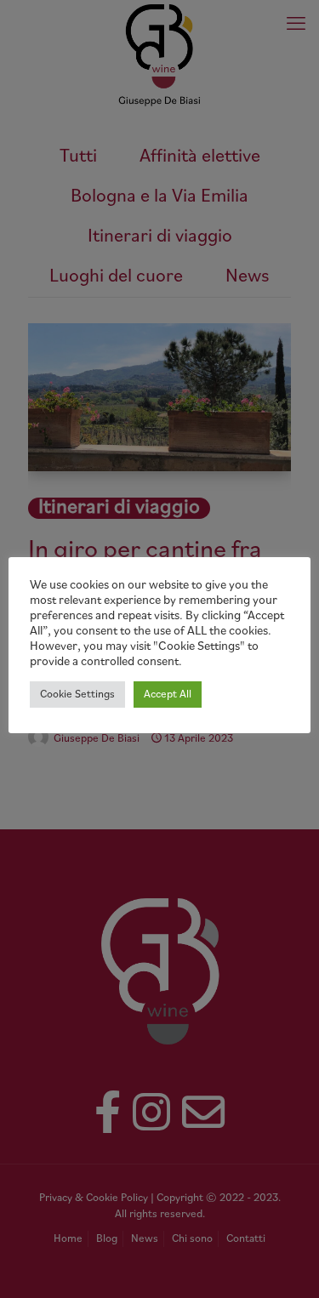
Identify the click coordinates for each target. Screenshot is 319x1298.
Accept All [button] (167, 694)
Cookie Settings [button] (77, 694)
